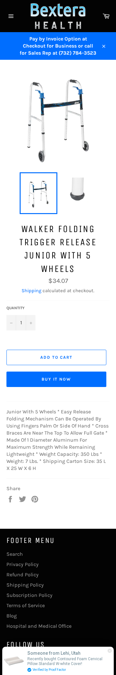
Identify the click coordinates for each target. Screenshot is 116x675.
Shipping (31, 290)
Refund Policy (22, 575)
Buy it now (57, 379)
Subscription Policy (29, 595)
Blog (11, 616)
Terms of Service (25, 605)
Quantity (15, 308)
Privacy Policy (22, 564)
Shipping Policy (25, 585)
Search (14, 554)
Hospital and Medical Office (39, 626)
